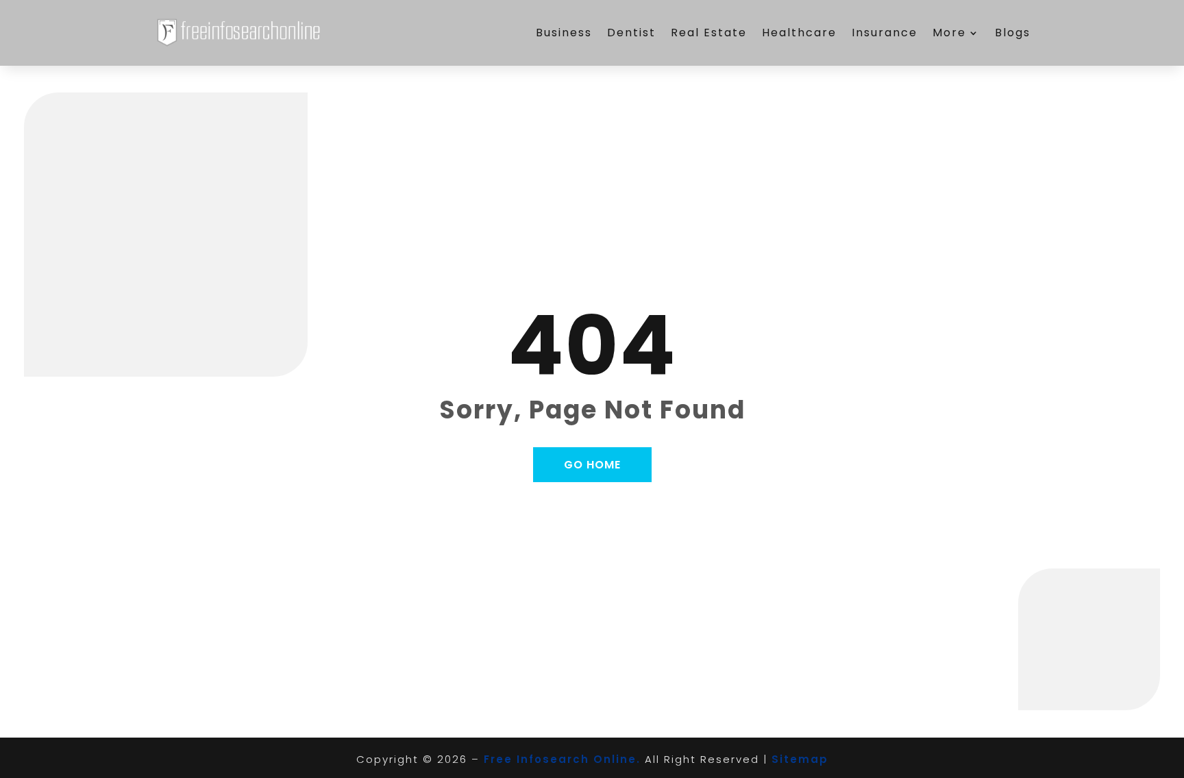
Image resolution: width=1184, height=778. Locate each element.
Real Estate (709, 32)
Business (564, 32)
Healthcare (799, 32)
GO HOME (592, 465)
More (949, 32)
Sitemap (800, 759)
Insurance (884, 32)
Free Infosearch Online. (562, 759)
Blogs (1013, 32)
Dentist (631, 32)
